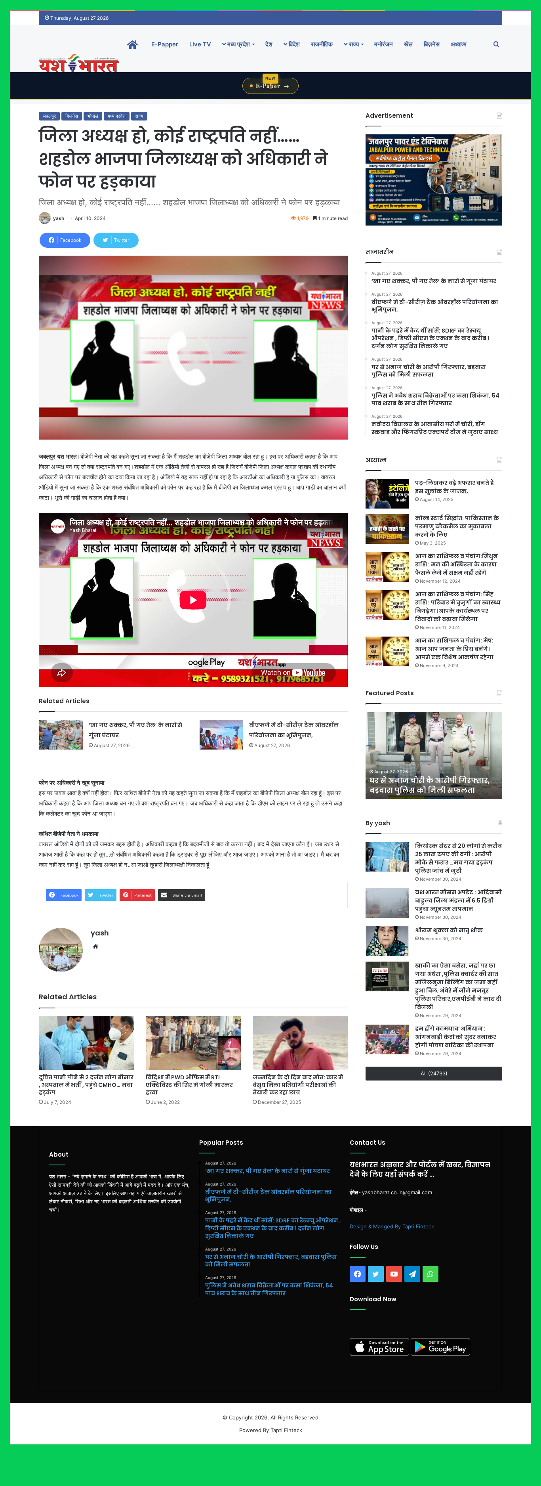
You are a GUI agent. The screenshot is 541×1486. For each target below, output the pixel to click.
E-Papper (164, 44)
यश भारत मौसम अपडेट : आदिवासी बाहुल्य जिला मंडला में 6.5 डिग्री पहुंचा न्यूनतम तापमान (458, 900)
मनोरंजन (383, 44)
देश (268, 44)
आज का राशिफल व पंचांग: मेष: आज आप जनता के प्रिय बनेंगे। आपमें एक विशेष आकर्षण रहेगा (454, 649)
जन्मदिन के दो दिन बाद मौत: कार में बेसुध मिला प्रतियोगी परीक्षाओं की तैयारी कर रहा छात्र (298, 1084)
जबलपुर (49, 116)
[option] (440, 755)
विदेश (293, 44)
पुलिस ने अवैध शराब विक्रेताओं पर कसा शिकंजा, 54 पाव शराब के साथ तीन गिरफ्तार (438, 780)
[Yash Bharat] (79, 64)
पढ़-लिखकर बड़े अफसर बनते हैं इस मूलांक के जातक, (454, 487)
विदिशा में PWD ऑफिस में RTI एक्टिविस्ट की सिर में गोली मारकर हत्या (189, 1084)
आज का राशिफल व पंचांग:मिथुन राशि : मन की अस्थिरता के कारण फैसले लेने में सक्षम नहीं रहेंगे (456, 564)
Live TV (200, 44)
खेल (408, 44)
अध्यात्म (459, 44)
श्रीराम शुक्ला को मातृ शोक (449, 930)
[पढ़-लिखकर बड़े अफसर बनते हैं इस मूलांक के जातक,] (387, 494)
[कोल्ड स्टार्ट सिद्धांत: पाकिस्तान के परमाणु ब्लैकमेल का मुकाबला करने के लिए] (387, 529)
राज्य (353, 44)
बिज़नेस (432, 44)
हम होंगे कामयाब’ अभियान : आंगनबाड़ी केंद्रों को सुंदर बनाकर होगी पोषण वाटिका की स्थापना (455, 1037)
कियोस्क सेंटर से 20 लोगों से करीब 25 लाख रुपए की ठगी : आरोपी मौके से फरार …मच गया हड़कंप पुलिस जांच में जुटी (458, 858)
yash (58, 218)
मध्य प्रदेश (238, 44)
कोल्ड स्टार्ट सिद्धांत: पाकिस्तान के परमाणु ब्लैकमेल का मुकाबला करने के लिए (457, 526)
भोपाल (93, 116)
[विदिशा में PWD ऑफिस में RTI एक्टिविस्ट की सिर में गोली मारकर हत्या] (193, 1043)
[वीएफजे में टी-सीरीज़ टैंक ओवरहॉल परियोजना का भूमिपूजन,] (221, 735)
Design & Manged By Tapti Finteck (392, 1226)
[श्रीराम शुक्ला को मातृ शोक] (387, 941)
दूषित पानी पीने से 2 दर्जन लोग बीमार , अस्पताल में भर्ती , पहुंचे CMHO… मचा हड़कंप (86, 1084)
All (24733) (434, 1073)
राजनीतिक (322, 44)
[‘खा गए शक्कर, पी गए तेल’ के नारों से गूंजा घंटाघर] (61, 735)
